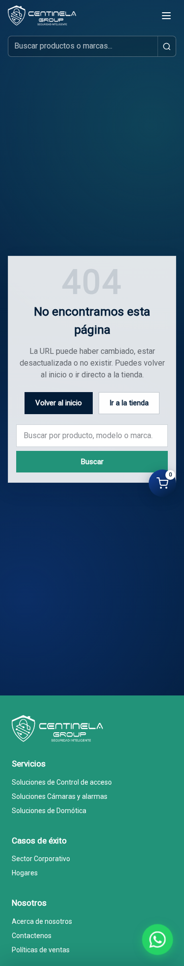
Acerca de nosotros (42, 921)
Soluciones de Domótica (49, 811)
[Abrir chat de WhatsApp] (158, 940)
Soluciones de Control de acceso (62, 782)
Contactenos (32, 936)
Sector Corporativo (41, 859)
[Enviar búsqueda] (167, 46)
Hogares (25, 873)
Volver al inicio (58, 402)
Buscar (92, 461)
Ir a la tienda (129, 402)
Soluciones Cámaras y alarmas (59, 796)
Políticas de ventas (41, 950)
